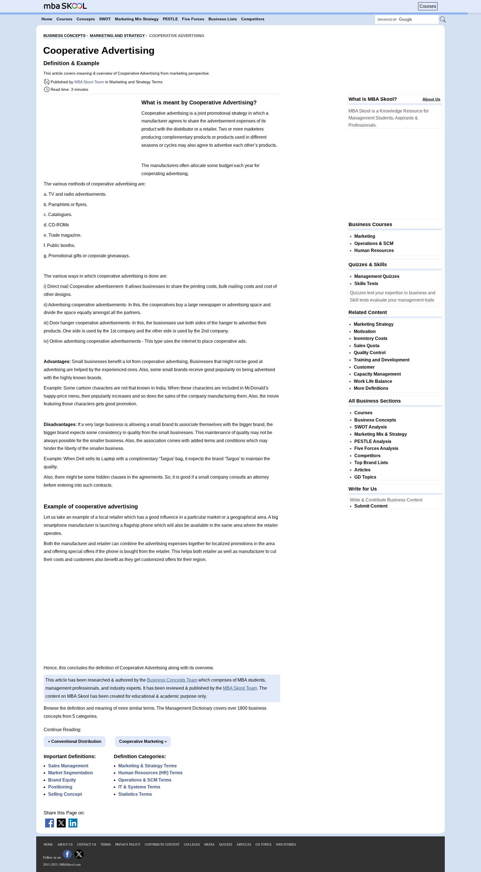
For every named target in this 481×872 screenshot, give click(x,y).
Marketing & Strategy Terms (147, 765)
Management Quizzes (376, 276)
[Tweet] (61, 826)
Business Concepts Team (172, 680)
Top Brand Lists (371, 462)
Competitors (367, 455)
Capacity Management (377, 374)
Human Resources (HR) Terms (150, 772)
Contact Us (86, 844)
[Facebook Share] (49, 826)
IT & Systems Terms (139, 787)
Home (48, 844)
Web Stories (286, 844)
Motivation (365, 331)
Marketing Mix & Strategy (380, 434)
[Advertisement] (90, 137)
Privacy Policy (127, 844)
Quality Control (370, 352)
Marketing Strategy (374, 324)
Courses (427, 6)
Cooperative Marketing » (143, 741)
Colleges (192, 844)
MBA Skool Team (89, 82)
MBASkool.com (70, 864)
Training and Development (381, 359)
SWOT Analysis (370, 427)
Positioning (60, 787)
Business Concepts (375, 420)
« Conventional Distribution (74, 741)
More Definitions (371, 388)
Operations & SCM (373, 243)
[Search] (443, 19)
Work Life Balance (373, 381)
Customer (364, 367)
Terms (105, 844)
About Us (431, 99)
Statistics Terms (135, 794)
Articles (362, 469)
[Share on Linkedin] (72, 826)
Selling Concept (65, 794)
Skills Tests (366, 283)
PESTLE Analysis (372, 441)
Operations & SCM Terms (144, 780)
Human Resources (374, 250)
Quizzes (225, 844)
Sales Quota (366, 345)
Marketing (364, 236)
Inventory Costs (370, 338)
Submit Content (370, 506)
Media (209, 844)
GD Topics (365, 477)
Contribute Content (162, 844)
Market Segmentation (70, 772)
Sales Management (68, 765)
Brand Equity (62, 780)
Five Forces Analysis (376, 448)
